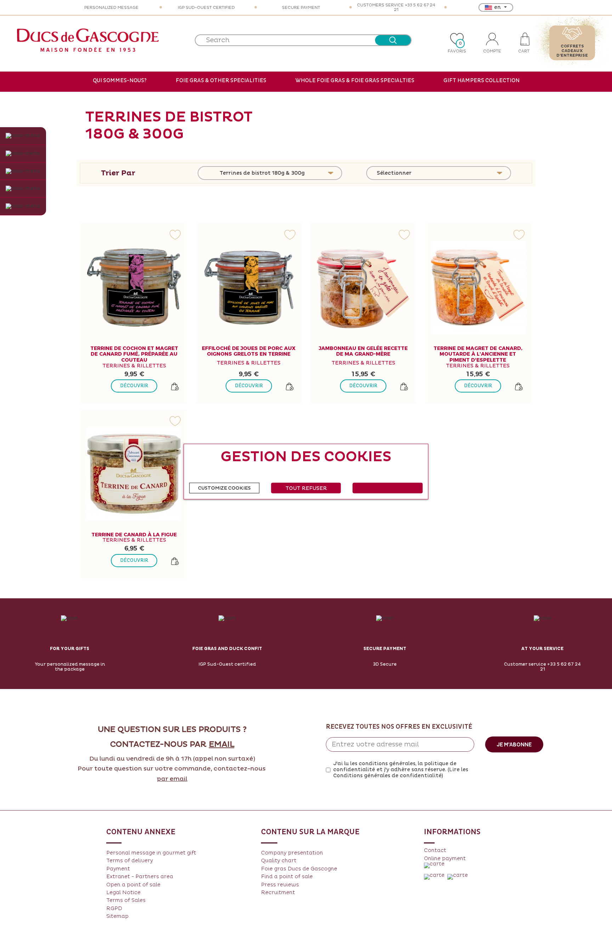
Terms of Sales (126, 900)
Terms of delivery (129, 861)
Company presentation (292, 853)
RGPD (114, 908)
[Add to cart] (175, 386)
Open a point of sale (133, 885)
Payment (118, 869)
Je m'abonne (514, 744)
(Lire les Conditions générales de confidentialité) (400, 773)
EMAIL (221, 744)
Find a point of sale (287, 877)
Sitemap (117, 916)
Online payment (445, 859)
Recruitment (278, 893)
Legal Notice (123, 893)
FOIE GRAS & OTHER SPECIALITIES (221, 80)
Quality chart (278, 861)
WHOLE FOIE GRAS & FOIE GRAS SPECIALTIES (354, 80)
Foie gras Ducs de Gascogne (299, 869)
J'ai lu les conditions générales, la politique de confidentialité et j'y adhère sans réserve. (400, 770)
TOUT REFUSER (306, 488)
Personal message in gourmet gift (151, 853)
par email (172, 779)
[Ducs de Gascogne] (88, 40)
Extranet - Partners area (139, 877)
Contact (435, 850)
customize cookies (224, 488)
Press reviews (280, 885)
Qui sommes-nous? (120, 80)
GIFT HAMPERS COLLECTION (481, 80)
